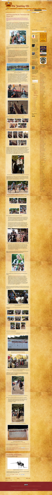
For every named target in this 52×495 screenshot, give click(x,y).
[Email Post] (19, 447)
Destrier (41, 96)
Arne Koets (41, 81)
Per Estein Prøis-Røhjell (43, 160)
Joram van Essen (42, 134)
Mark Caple (41, 147)
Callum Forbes (42, 88)
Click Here (43, 67)
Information (34, 8)
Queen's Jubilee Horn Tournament (42, 166)
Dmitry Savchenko (42, 97)
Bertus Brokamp (42, 87)
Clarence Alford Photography (22, 271)
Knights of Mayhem (42, 138)
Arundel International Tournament (42, 82)
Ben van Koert (41, 86)
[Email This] (21, 447)
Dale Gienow (41, 93)
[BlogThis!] (22, 447)
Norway (41, 157)
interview (41, 127)
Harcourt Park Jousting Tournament (43, 117)
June (34, 103)
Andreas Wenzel (42, 76)
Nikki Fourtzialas (42, 156)
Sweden (41, 181)
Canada (41, 89)
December (34, 90)
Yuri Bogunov (41, 191)
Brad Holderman (14, 129)
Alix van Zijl (41, 75)
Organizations (20, 8)
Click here (41, 27)
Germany (41, 111)
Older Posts (28, 478)
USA (40, 189)
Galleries (39, 8)
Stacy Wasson (41, 175)
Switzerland (41, 182)
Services (30, 8)
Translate (35, 13)
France (41, 105)
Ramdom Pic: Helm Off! (36, 53)
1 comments (17, 447)
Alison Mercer (41, 74)
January (34, 109)
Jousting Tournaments (13, 8)
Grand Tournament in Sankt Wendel (42, 114)
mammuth (31, 489)
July (34, 102)
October (34, 98)
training (41, 188)
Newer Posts (7, 478)
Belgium (41, 85)
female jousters (42, 103)
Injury (40, 126)
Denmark (41, 95)
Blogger (37, 489)
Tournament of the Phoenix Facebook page (20, 352)
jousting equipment (42, 135)
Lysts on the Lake (42, 143)
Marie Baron (41, 146)
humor (9, 475)
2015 (33, 87)
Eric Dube (41, 102)
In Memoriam (41, 125)
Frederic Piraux (42, 106)
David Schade (41, 94)
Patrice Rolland (42, 159)
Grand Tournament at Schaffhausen (42, 112)
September (34, 99)
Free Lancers (41, 107)
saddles (41, 172)
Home (8, 8)
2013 (33, 89)
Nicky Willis (41, 155)
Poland (41, 163)
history (41, 121)
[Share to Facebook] (23, 447)
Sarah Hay (41, 173)
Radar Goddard (42, 167)
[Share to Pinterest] (24, 447)
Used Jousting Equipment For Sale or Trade (36, 68)
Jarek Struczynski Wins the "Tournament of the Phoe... (35, 92)
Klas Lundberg (42, 136)
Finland (41, 104)
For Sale (25, 8)
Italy (40, 128)
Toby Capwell (41, 185)
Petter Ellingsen (42, 162)
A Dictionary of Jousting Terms (36, 45)
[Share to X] (22, 474)
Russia (41, 171)
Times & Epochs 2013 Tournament (42, 184)
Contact (43, 8)
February (34, 108)
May (34, 104)
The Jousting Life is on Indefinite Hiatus (35, 60)
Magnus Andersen (42, 144)
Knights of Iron (42, 137)
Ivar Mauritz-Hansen (42, 129)
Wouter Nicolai (42, 190)
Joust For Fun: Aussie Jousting (13, 454)
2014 (33, 88)
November (34, 97)
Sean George (41, 174)
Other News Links (42, 158)
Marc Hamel (41, 145)
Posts (33, 80)
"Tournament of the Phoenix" (15, 22)
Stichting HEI (41, 180)
